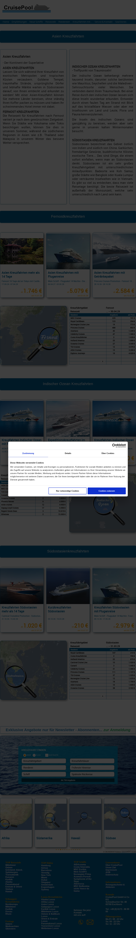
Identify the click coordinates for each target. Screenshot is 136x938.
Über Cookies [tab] (107, 453)
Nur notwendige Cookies (67, 491)
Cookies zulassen (107, 491)
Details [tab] (68, 453)
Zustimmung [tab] (28, 453)
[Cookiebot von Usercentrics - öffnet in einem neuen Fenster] (114, 446)
